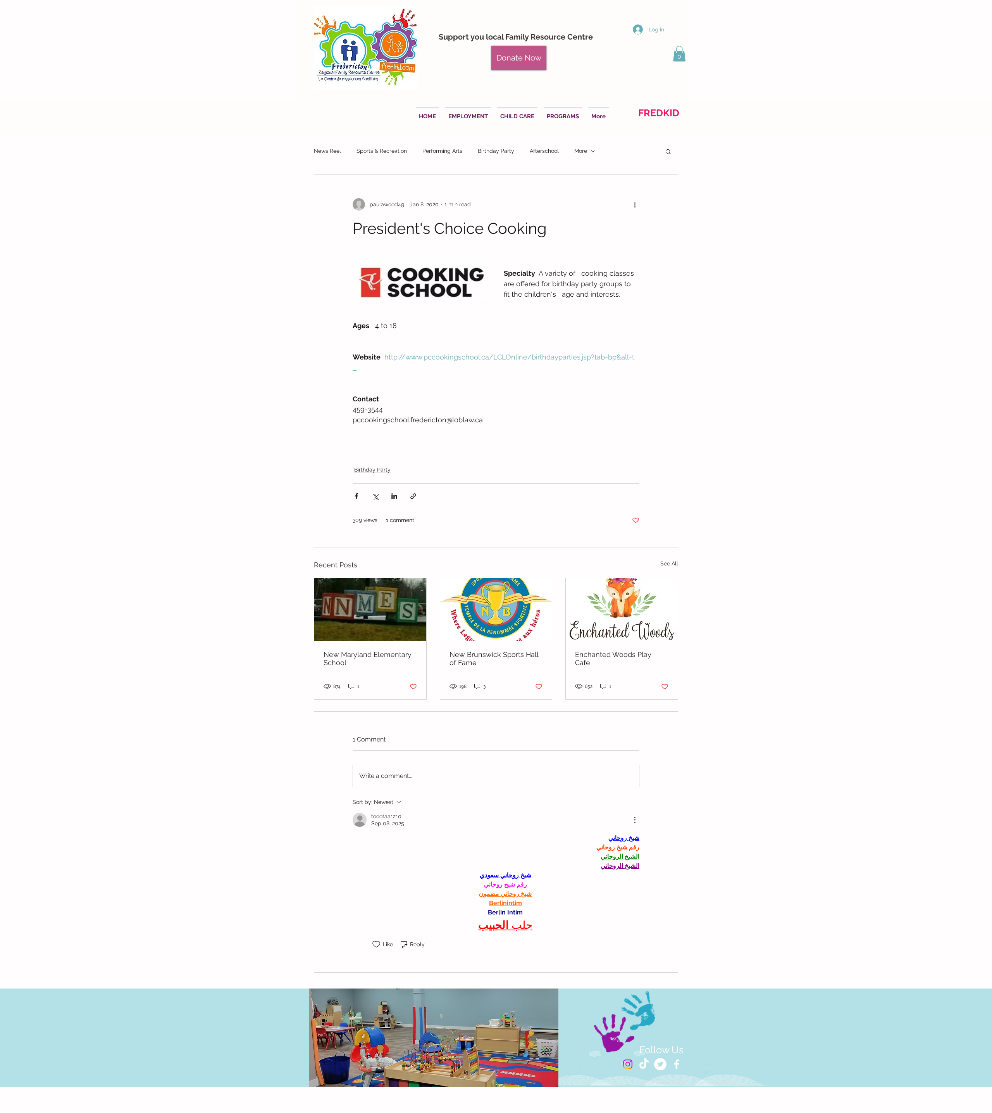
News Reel (327, 151)
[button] (679, 54)
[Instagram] (628, 1064)
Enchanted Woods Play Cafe (613, 658)
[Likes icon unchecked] (376, 944)
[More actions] (634, 204)
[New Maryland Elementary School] (370, 609)
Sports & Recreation (381, 151)
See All (669, 563)
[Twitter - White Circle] (660, 1064)
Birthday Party (496, 151)
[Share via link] (413, 496)
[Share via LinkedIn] (394, 496)
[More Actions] (634, 819)
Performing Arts (442, 151)
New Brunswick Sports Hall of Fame (494, 658)
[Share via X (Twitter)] (375, 496)
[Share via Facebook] (356, 496)
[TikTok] (644, 1064)
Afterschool (544, 151)
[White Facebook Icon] (676, 1064)
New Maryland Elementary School (368, 658)
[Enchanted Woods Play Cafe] (622, 609)
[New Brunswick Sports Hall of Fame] (496, 609)
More (580, 151)
